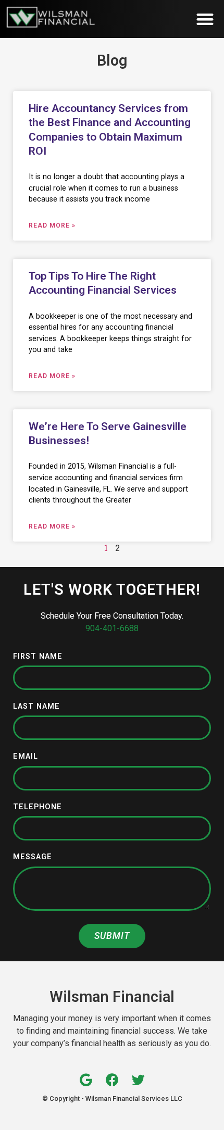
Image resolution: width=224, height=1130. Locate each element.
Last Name (36, 707)
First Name (38, 657)
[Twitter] (138, 1079)
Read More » (52, 225)
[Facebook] (112, 1079)
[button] (205, 19)
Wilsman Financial (112, 997)
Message (32, 857)
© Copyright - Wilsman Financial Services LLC (112, 1098)
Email (25, 757)
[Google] (86, 1079)
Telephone (37, 807)
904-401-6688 (112, 628)
